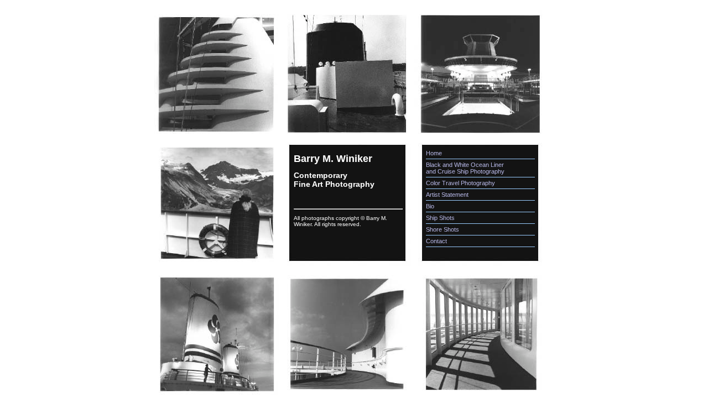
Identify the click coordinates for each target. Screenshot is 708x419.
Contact (436, 241)
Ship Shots (440, 217)
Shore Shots (442, 229)
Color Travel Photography (460, 183)
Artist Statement (447, 194)
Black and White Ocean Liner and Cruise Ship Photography (465, 168)
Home (434, 153)
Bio (430, 206)
